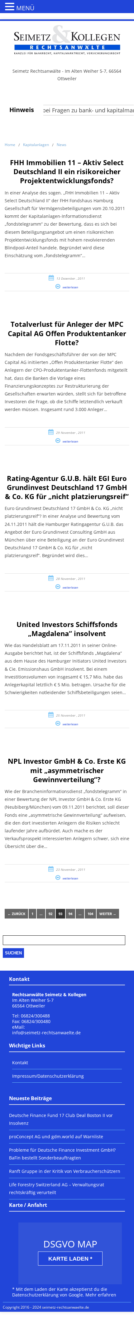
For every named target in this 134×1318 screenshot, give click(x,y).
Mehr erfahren (100, 1295)
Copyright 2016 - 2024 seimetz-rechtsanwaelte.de (46, 1307)
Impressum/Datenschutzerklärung (48, 1076)
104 (90, 913)
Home (10, 144)
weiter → (107, 913)
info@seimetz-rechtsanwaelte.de (46, 1033)
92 (50, 913)
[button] (10, 6)
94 (70, 913)
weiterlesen (70, 287)
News (61, 144)
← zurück (16, 913)
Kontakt (20, 1063)
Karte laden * (70, 1259)
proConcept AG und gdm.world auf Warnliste (56, 1136)
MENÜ (25, 8)
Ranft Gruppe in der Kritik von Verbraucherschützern (64, 1171)
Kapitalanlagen (36, 144)
